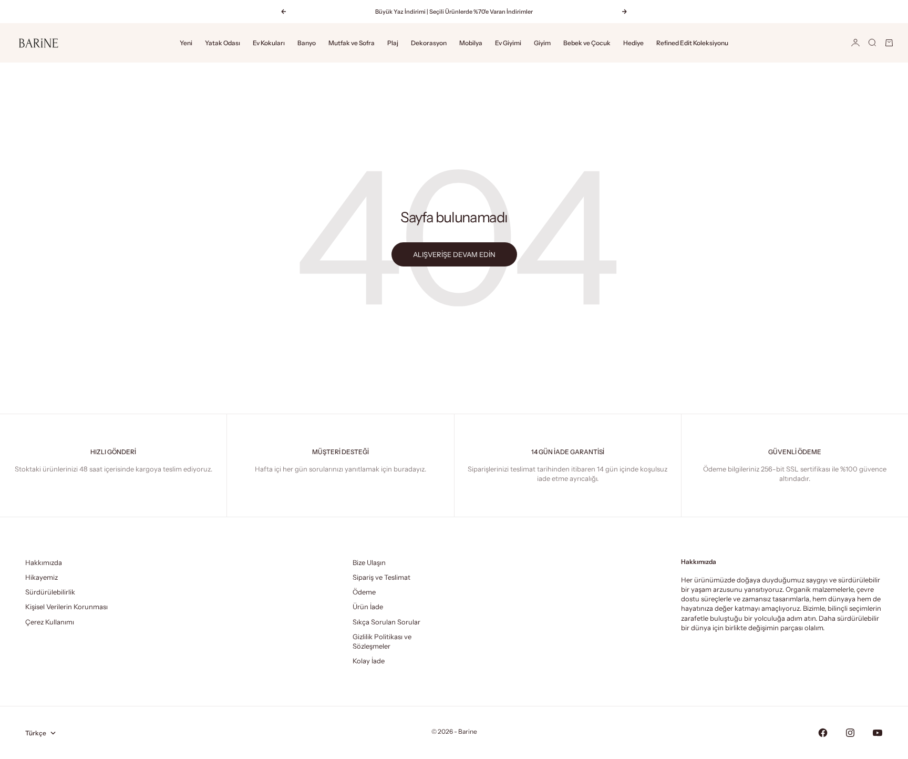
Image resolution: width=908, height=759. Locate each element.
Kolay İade (369, 661)
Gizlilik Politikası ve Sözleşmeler (382, 641)
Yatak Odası (222, 43)
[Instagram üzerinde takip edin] (850, 732)
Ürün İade (368, 606)
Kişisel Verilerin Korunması (66, 606)
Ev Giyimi (508, 43)
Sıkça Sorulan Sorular (386, 622)
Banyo (306, 43)
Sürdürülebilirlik (50, 592)
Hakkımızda (43, 562)
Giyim (542, 43)
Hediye (633, 43)
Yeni (186, 43)
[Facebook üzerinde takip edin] (823, 732)
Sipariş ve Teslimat (381, 577)
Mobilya (470, 43)
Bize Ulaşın (369, 562)
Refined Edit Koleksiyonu (692, 43)
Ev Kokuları (269, 43)
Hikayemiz (41, 577)
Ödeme (364, 592)
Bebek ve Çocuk (587, 43)
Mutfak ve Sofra (351, 43)
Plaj (392, 43)
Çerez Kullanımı (49, 622)
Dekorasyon (429, 43)
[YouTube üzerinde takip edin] (877, 732)
